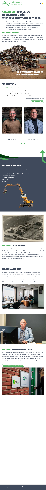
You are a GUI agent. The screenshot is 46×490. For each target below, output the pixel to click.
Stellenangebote (37, 102)
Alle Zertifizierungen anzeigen (13, 365)
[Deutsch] (42, 3)
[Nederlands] (40, 3)
